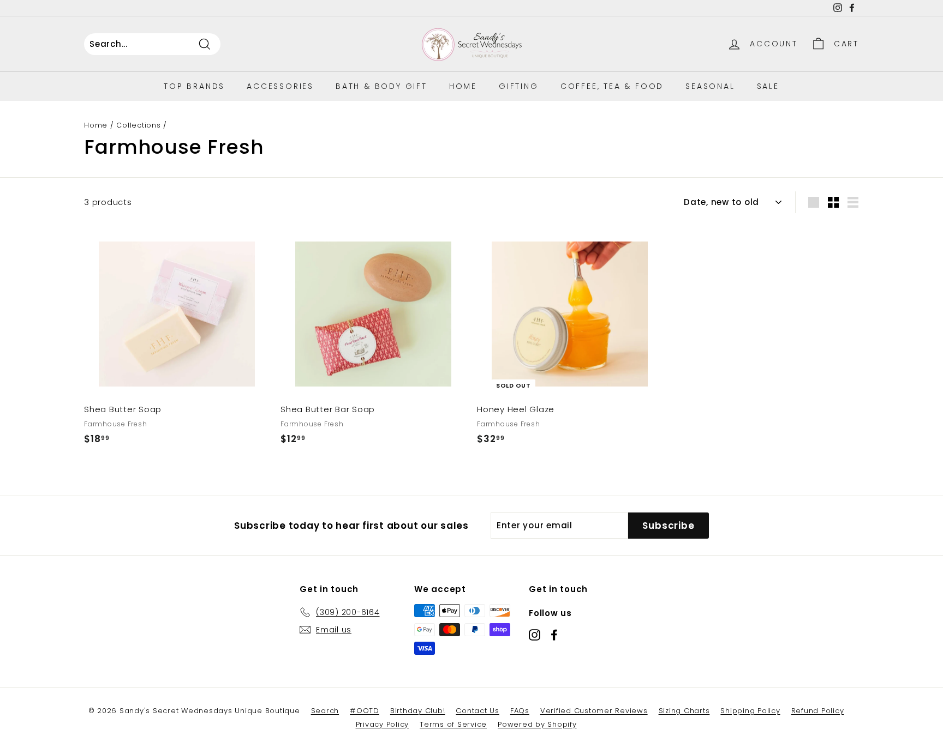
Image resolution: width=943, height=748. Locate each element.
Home (463, 86)
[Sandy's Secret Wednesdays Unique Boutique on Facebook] (554, 634)
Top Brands (194, 86)
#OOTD (364, 710)
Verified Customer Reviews (594, 710)
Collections (138, 125)
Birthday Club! (417, 710)
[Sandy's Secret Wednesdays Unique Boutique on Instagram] (534, 634)
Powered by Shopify (537, 724)
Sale (768, 86)
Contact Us (477, 710)
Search (325, 710)
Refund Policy (817, 710)
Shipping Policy (750, 710)
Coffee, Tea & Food (612, 86)
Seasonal (710, 86)
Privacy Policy (382, 724)
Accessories (280, 86)
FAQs (519, 710)
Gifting (519, 86)
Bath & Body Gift (381, 86)
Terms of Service (453, 724)
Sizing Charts (684, 710)
